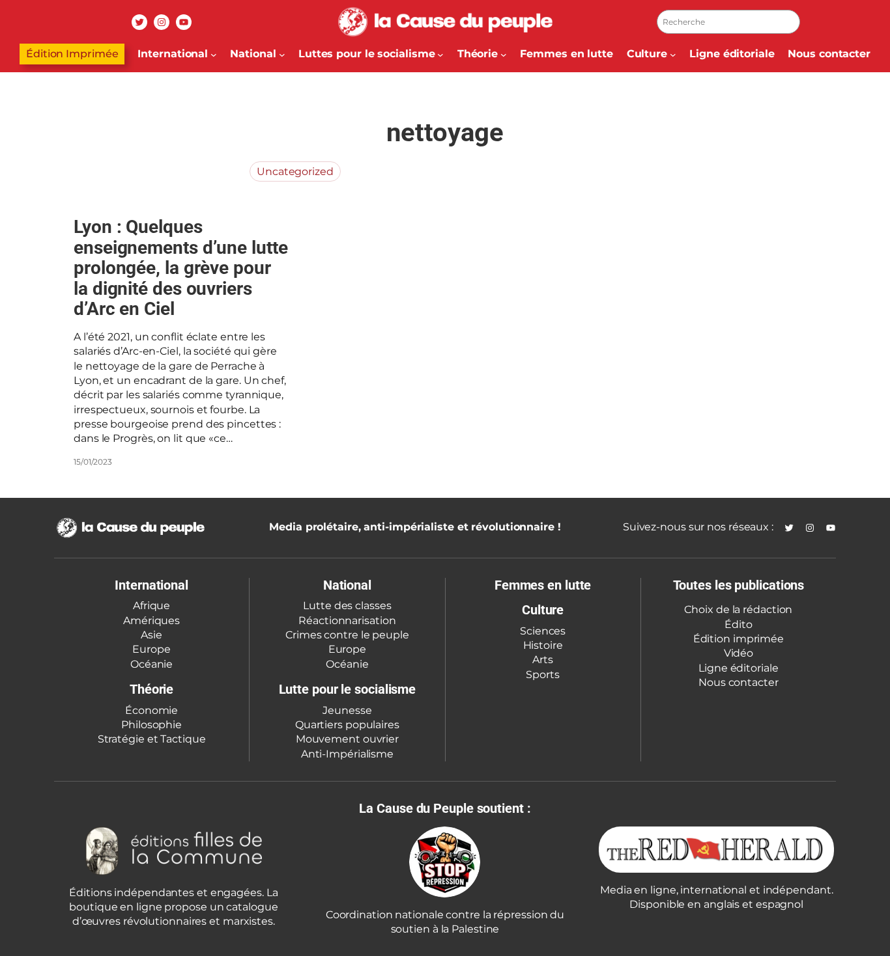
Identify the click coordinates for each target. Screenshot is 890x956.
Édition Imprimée (72, 54)
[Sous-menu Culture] (673, 54)
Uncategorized (295, 171)
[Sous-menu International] (213, 54)
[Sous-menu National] (282, 54)
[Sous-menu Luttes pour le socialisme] (440, 54)
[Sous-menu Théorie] (503, 54)
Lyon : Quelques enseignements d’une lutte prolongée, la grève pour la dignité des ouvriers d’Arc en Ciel (181, 268)
